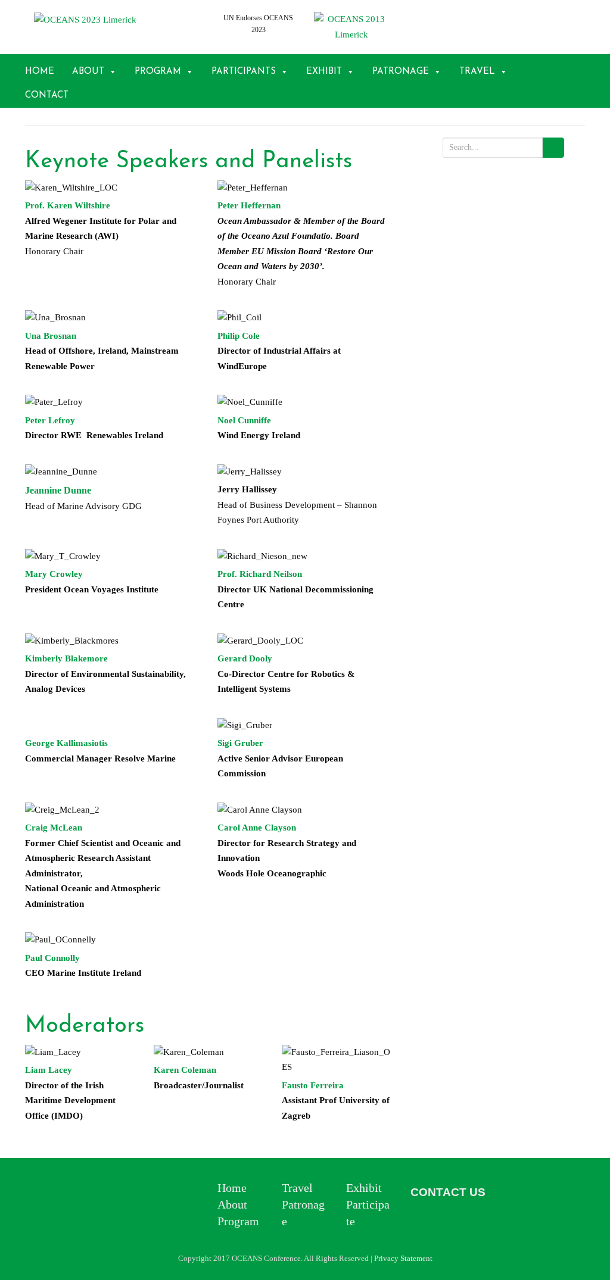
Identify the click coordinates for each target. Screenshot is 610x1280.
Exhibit (324, 71)
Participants (243, 71)
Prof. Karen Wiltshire (67, 205)
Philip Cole (238, 336)
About (88, 71)
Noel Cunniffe (244, 420)
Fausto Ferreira (313, 1085)
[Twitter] (422, 1216)
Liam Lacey (48, 1070)
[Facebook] (511, 1194)
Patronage (400, 71)
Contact (47, 95)
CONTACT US (447, 1192)
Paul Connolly (52, 958)
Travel (477, 71)
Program (158, 71)
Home (39, 71)
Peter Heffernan (249, 205)
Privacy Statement (403, 1258)
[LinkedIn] (538, 1194)
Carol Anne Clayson (256, 827)
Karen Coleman (185, 1070)
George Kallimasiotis (66, 743)
